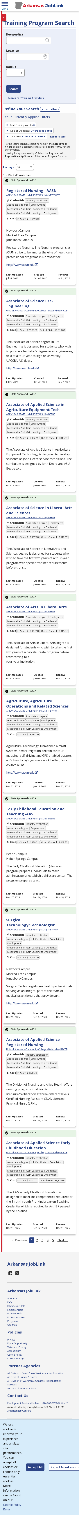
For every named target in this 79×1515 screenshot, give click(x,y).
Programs (12, 1321)
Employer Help (15, 1309)
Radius (11, 67)
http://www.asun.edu (20, 265)
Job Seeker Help (16, 1306)
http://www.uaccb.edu (21, 368)
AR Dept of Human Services (22, 1377)
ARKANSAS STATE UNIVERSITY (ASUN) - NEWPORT (33, 195)
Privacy (11, 1339)
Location (12, 51)
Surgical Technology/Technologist (30, 922)
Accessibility (14, 1350)
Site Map (12, 1325)
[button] (5, 5)
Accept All (35, 1467)
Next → (63, 1240)
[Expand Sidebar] (3, 17)
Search (14, 89)
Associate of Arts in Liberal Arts (36, 606)
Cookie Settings (16, 1358)
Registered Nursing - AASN (31, 190)
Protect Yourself (16, 1317)
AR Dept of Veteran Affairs (21, 1388)
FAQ (9, 1302)
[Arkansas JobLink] (39, 5)
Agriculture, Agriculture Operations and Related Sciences (37, 704)
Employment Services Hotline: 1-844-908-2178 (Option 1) (37, 1403)
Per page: (9, 167)
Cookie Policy (14, 1354)
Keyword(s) (14, 34)
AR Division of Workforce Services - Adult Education (35, 1373)
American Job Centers (19, 1410)
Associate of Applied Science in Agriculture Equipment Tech (35, 407)
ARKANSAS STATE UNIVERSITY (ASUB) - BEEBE (30, 414)
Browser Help (14, 1313)
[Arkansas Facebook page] (10, 1273)
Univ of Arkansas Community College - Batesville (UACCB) (37, 310)
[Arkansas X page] (17, 1273)
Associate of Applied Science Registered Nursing (33, 1042)
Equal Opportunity (17, 1343)
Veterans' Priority (16, 1347)
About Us (12, 1298)
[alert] (39, 181)
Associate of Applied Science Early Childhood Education (38, 1145)
